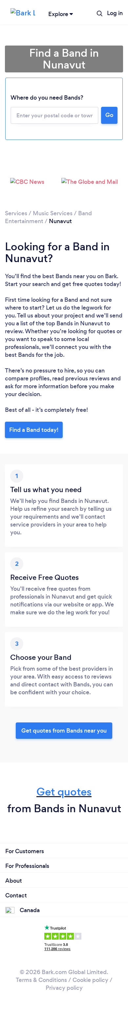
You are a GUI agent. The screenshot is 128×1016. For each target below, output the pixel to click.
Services (16, 213)
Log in (115, 13)
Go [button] (109, 115)
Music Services (53, 213)
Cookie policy (90, 980)
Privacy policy (64, 988)
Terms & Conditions (41, 980)
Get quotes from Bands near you (64, 731)
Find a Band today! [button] (33, 430)
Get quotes (64, 791)
